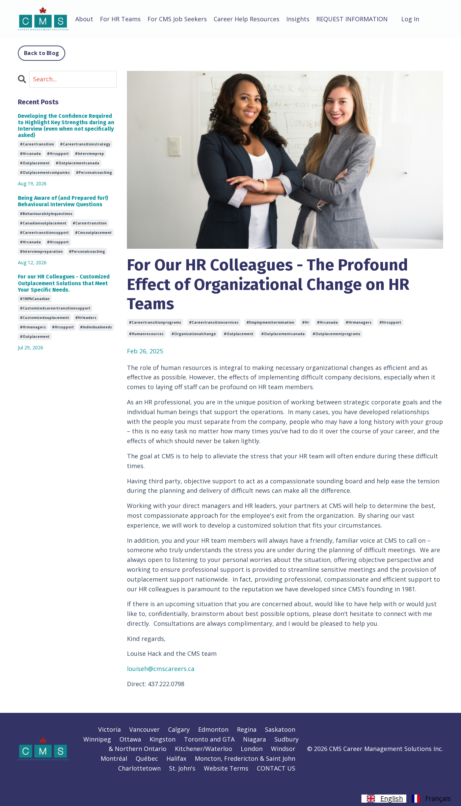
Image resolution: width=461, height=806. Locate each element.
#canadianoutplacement (43, 223)
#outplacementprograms (336, 333)
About (84, 19)
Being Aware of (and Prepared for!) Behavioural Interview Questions (63, 201)
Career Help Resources (246, 19)
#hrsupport (390, 322)
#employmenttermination (270, 322)
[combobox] (383, 799)
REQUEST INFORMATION (352, 19)
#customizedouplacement (44, 317)
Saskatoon (280, 729)
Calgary (179, 729)
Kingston (162, 739)
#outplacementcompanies (45, 172)
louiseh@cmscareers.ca (160, 669)
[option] (430, 799)
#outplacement (238, 333)
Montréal (114, 758)
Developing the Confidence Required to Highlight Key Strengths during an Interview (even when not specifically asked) (66, 126)
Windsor (283, 749)
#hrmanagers (359, 322)
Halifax (176, 758)
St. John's (182, 768)
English (391, 799)
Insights (297, 19)
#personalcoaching (94, 172)
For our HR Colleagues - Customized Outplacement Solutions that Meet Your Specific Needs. (64, 283)
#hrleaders (86, 317)
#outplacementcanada (283, 333)
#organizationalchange (193, 333)
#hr (305, 322)
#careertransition (37, 144)
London (252, 749)
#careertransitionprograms (155, 322)
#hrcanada (327, 322)
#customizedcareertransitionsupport (55, 308)
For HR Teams (120, 19)
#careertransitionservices (214, 322)
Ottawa (130, 739)
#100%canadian (35, 298)
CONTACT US (276, 768)
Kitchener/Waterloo (203, 749)
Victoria (109, 729)
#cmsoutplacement (93, 232)
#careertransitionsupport (44, 232)
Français (438, 799)
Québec (147, 758)
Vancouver (144, 729)
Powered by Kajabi (422, 788)
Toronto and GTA (209, 739)
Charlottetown (139, 768)
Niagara (254, 739)
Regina (246, 729)
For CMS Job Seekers (177, 19)
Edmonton (213, 729)
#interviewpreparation (41, 251)
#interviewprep (89, 153)
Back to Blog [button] (41, 53)
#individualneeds (96, 327)
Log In (410, 19)
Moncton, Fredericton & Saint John (245, 758)
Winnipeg (97, 739)
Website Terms (226, 768)
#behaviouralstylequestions (46, 213)
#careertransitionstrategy (85, 144)
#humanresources (146, 333)
